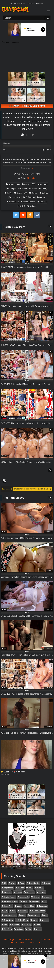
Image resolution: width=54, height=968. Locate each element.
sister (35, 920)
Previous (4, 861)
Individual (30, 906)
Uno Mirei (31, 178)
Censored (44, 184)
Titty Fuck (8, 929)
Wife (29, 929)
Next (50, 861)
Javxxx (34, 193)
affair (13, 883)
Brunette (7, 892)
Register (39, 3)
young (38, 929)
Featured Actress (11, 901)
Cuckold (23, 189)
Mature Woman (10, 915)
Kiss (13, 911)
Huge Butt (8, 906)
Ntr (45, 915)
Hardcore (35, 901)
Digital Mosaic (9, 897)
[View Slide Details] (13, 861)
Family (44, 189)
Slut (5, 924)
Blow (30, 888)
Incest (19, 906)
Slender (45, 920)
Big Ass (47, 883)
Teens (38, 924)
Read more (26, 168)
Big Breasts (8, 888)
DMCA (32, 943)
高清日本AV (30, 197)
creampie (30, 892)
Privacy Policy (25, 939)
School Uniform (29, 202)
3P (5, 883)
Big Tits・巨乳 (29, 184)
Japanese (43, 906)
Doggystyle (24, 897)
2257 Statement (43, 939)
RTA (41, 943)
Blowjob (40, 888)
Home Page (9, 939)
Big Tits (42, 197)
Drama (34, 189)
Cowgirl (13, 189)
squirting (27, 924)
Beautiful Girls (14, 184)
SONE (22, 206)
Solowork (45, 193)
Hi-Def (9, 193)
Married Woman (38, 911)
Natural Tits (34, 915)
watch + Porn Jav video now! (28, 105)
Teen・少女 (16, 197)
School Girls (14, 202)
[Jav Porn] (24, 9)
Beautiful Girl (34, 883)
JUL (5, 911)
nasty (23, 915)
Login (31, 3)
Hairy (24, 901)
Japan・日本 (22, 193)
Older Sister (9, 920)
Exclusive (47, 897)
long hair (23, 911)
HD (45, 901)
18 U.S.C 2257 (17, 943)
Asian (22, 883)
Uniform (33, 206)
